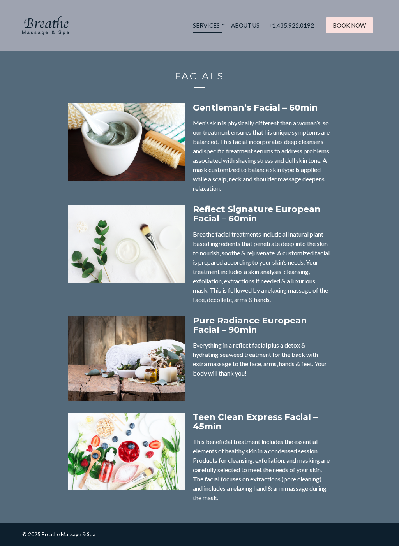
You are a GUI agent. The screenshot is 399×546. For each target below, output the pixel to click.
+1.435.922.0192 (291, 25)
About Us (245, 25)
